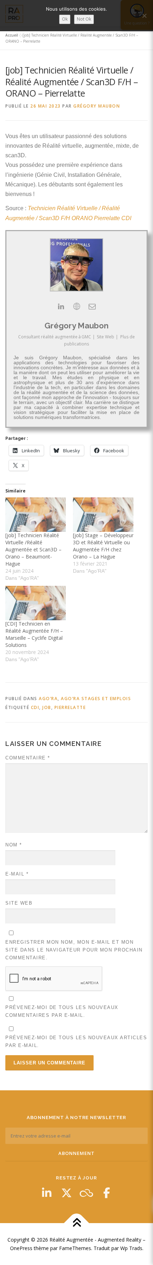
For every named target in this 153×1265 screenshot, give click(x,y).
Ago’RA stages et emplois (96, 699)
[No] (144, 15)
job (46, 707)
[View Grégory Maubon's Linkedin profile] (61, 306)
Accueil (11, 35)
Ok (65, 19)
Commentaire (27, 757)
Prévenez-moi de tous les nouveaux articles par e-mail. (76, 1041)
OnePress (21, 1248)
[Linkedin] (46, 1193)
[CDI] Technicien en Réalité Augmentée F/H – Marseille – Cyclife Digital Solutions (34, 634)
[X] (66, 1193)
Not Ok (84, 19)
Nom (13, 844)
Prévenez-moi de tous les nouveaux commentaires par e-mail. (61, 1011)
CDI (35, 707)
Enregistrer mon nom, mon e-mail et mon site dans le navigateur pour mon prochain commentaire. (74, 949)
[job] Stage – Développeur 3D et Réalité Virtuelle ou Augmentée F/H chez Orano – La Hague (103, 546)
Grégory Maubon (96, 106)
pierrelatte (70, 707)
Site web (18, 903)
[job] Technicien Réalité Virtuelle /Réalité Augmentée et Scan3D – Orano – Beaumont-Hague (33, 549)
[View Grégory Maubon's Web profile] (76, 306)
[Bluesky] (86, 1193)
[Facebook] (106, 1193)
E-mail (16, 874)
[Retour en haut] (76, 1223)
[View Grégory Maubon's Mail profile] (92, 306)
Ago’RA (48, 699)
